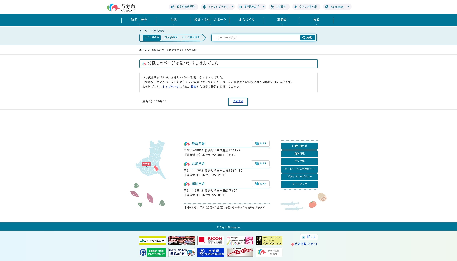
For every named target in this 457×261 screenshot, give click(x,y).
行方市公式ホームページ (121, 8)
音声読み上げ (251, 6)
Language (337, 7)
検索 (194, 87)
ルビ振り (281, 6)
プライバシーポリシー (299, 177)
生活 (173, 20)
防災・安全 (139, 20)
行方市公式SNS (186, 6)
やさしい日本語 (308, 6)
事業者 (282, 20)
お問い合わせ (299, 146)
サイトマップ (299, 184)
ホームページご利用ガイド (300, 169)
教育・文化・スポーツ (210, 20)
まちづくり (247, 20)
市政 (316, 20)
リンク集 (300, 161)
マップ (261, 143)
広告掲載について (306, 244)
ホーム (143, 50)
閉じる (311, 237)
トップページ (170, 87)
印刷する (238, 101)
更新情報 (300, 153)
